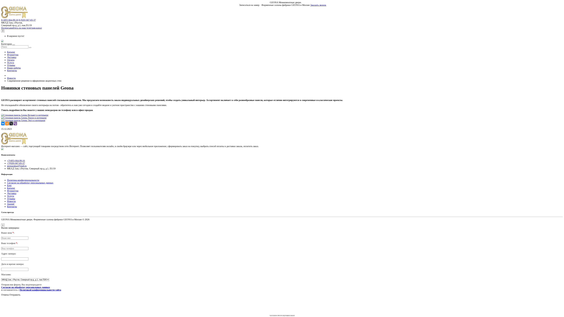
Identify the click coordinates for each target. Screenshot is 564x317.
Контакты (12, 70)
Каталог (11, 52)
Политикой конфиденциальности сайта (40, 290)
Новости (11, 78)
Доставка (11, 57)
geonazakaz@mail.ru (17, 166)
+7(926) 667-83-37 (16, 163)
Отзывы (11, 65)
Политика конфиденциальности (23, 180)
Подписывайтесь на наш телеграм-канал (21, 28)
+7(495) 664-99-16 (16, 160)
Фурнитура (12, 54)
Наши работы (14, 68)
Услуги (10, 62)
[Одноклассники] (7, 123)
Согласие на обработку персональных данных (30, 183)
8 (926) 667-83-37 (27, 20)
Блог (9, 185)
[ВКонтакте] (3, 123)
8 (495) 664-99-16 (9, 20)
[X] (11, 123)
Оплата (10, 60)
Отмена (5, 295)
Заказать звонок (318, 5)
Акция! (10, 204)
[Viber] (15, 123)
